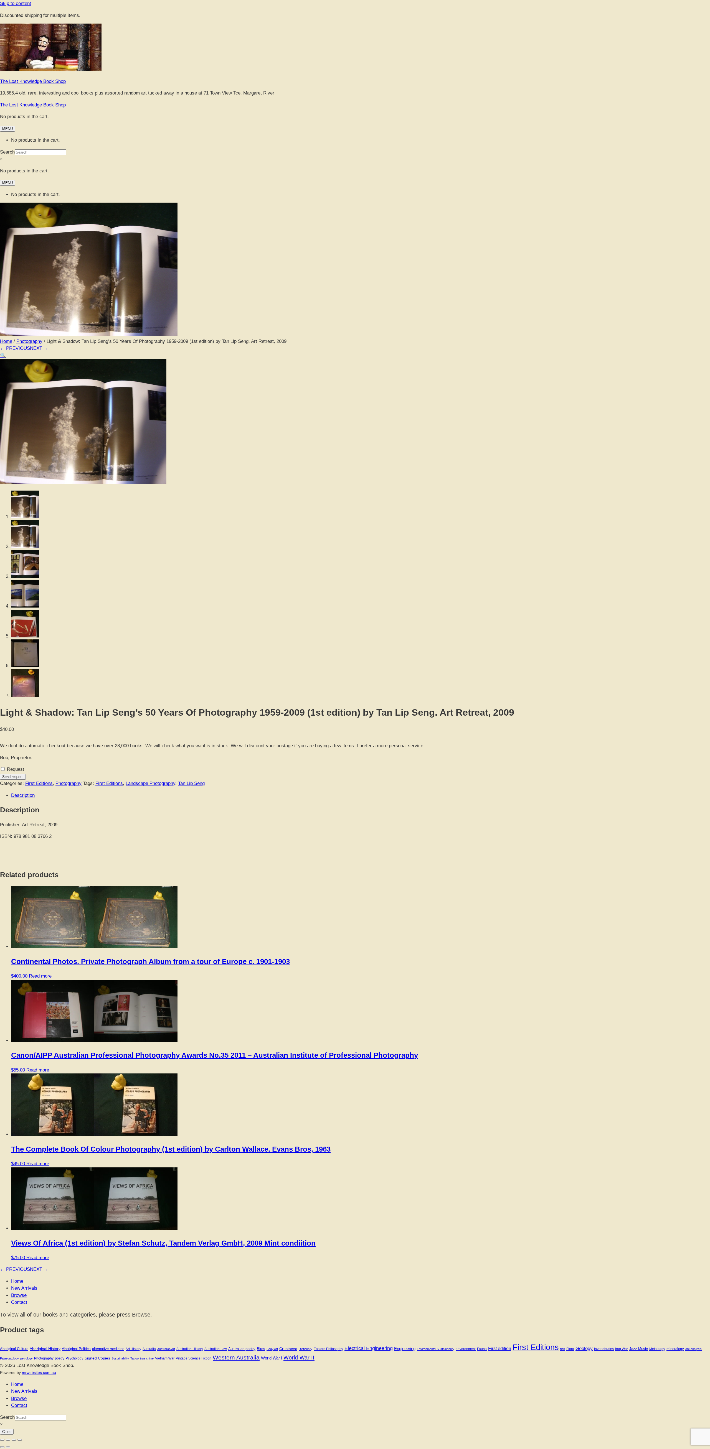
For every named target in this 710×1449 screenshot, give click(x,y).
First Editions (39, 783)
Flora (570, 1349)
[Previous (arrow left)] (2, 1447)
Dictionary (305, 1349)
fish (562, 1349)
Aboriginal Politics (76, 1349)
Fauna (482, 1349)
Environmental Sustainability (435, 1349)
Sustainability (120, 1358)
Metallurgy (657, 1349)
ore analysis (693, 1349)
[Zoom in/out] (2, 1440)
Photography (29, 341)
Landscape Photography (150, 783)
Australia (149, 1349)
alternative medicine (108, 1349)
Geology (584, 1348)
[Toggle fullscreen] (8, 1440)
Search (7, 152)
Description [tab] (23, 795)
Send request (13, 777)
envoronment (466, 1349)
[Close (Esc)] (19, 1440)
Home (6, 341)
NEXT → (39, 348)
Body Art (272, 1349)
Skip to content (15, 3)
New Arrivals (24, 1288)
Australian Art (166, 1349)
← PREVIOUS (15, 348)
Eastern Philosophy (328, 1349)
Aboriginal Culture (14, 1349)
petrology (26, 1358)
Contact (19, 1302)
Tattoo (134, 1358)
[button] (3, 355)
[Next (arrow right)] (8, 1447)
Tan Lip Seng (191, 783)
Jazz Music (638, 1349)
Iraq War (621, 1349)
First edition (499, 1348)
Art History (133, 1349)
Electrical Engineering (368, 1348)
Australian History (189, 1349)
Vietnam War (164, 1358)
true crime (147, 1358)
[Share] (14, 1440)
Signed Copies (97, 1358)
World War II (299, 1357)
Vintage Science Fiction (193, 1358)
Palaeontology (9, 1358)
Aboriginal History (45, 1349)
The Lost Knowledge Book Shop (33, 81)
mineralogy (675, 1349)
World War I (271, 1358)
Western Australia (236, 1357)
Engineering (404, 1348)
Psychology (74, 1358)
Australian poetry (241, 1349)
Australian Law (215, 1349)
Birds (261, 1349)
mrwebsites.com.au (39, 1372)
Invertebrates (604, 1349)
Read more (40, 976)
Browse (19, 1295)
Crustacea (288, 1349)
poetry (59, 1358)
